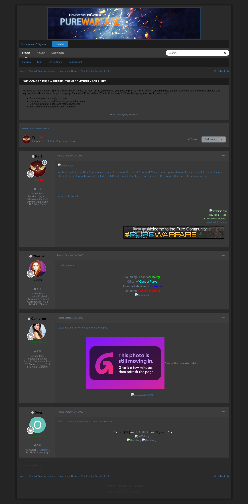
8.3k (38, 189)
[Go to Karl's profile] (26, 139)
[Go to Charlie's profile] (37, 268)
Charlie (38, 256)
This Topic (211, 53)
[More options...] (223, 156)
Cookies (139, 485)
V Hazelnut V (43, 449)
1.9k (38, 351)
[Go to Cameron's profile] (37, 331)
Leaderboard (75, 62)
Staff (39, 62)
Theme (108, 485)
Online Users (55, 62)
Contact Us (124, 485)
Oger (38, 412)
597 (38, 445)
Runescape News (66, 141)
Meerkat (43, 199)
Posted (70, 155)
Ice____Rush (43, 364)
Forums (26, 62)
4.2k (38, 289)
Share (193, 139)
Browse (26, 52)
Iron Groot (43, 299)
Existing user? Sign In (34, 44)
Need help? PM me (216, 222)
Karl (38, 156)
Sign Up (60, 44)
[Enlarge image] (66, 165)
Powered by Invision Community (124, 492)
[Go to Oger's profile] (37, 425)
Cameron (38, 319)
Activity (41, 52)
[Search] (225, 53)
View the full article (68, 196)
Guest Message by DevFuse (124, 114)
